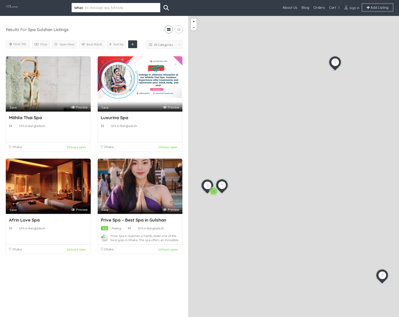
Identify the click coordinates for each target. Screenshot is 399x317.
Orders (319, 7)
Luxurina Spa (114, 117)
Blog (305, 7)
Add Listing (379, 7)
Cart (332, 7)
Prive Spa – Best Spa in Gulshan (133, 220)
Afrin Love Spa (24, 220)
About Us (290, 7)
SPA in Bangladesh (32, 126)
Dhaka (17, 147)
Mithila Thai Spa (25, 117)
